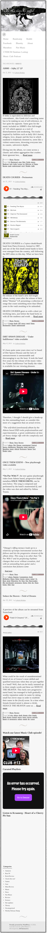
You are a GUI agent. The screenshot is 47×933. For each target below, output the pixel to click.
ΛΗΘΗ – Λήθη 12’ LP (13, 68)
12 (9, 162)
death (15, 323)
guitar (32, 579)
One (27, 581)
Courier (10, 323)
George (22, 579)
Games (7, 881)
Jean (4, 581)
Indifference (12, 447)
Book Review (9, 876)
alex (11, 715)
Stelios (25, 583)
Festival (34, 445)
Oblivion (28, 164)
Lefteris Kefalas (20, 73)
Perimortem (7, 325)
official (16, 449)
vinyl (23, 166)
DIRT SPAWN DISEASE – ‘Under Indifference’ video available (18, 337)
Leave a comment (38, 159)
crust (20, 162)
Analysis (8, 871)
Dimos (12, 579)
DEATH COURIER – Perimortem (18, 177)
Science (7, 900)
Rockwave (23, 449)
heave (24, 717)
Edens (17, 579)
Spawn (29, 449)
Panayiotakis (33, 581)
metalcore (31, 447)
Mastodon (20, 447)
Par (4, 583)
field (4, 717)
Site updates (9, 903)
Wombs (28, 166)
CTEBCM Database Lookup (15, 52)
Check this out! (10, 879)
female (34, 715)
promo (5, 166)
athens (10, 445)
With (9, 585)
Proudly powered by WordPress (19, 925)
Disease (19, 445)
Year (12, 585)
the (33, 583)
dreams (25, 715)
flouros (9, 717)
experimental (26, 445)
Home (5, 39)
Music (12, 159)
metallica (6, 449)
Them (36, 583)
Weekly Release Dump (12, 911)
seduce (20, 719)
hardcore (6, 164)
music (12, 449)
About (30, 43)
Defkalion (6, 579)
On (20, 581)
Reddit (29, 39)
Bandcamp (17, 39)
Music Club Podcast (12, 56)
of (32, 164)
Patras (36, 164)
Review (16, 159)
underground (16, 166)
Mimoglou (14, 581)
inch (11, 164)
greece (33, 162)
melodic (35, 717)
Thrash (13, 325)
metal (28, 323)
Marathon (7, 47)
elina (30, 715)
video (9, 451)
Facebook (7, 43)
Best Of (7, 873)
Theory (7, 905)
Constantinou (23, 577)
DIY (19, 323)
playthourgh (10, 583)
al (9, 715)
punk (9, 166)
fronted (14, 717)
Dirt (14, 445)
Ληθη (33, 166)
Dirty (24, 162)
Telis (29, 583)
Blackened (14, 162)
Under (5, 451)
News (16, 443)
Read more (27, 155)
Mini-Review (9, 887)
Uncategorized (10, 908)
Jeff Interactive (24, 928)
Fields (28, 162)
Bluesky (19, 43)
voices (32, 719)
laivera (29, 717)
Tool (34, 449)
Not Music (20, 47)
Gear (6, 884)
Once (23, 581)
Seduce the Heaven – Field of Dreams (19, 596)
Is (36, 579)
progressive (18, 583)
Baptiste (16, 577)
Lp (24, 164)
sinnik (25, 719)
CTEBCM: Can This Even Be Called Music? (23, 16)
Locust (20, 164)
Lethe (15, 164)
